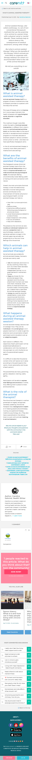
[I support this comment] (25, 530)
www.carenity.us (11, 746)
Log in (23, 758)
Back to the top (24, 708)
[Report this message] (29, 530)
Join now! (16, 572)
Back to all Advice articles (12, 8)
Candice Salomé (24, 17)
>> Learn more (17, 516)
